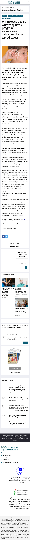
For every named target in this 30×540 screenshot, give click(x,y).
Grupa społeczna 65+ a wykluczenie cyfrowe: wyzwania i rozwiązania (18, 398)
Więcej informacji (25, 508)
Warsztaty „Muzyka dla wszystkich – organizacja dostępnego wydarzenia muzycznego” (8, 292)
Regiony (16, 435)
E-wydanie (15, 368)
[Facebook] (3, 236)
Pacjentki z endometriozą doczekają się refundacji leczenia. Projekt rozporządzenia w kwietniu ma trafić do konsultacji (18, 408)
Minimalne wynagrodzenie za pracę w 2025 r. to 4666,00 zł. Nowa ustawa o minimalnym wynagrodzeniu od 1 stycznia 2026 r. (17, 389)
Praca (20, 435)
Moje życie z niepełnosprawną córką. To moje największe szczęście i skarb (17, 423)
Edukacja (12, 7)
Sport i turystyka (19, 437)
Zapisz (26, 267)
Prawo (4, 435)
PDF (25, 220)
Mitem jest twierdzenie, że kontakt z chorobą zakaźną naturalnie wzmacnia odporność (21, 291)
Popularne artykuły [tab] (7, 380)
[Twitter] (6, 236)
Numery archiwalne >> (15, 372)
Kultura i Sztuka (10, 437)
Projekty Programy (7, 18)
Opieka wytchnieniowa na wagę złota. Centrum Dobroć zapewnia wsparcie (21, 311)
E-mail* (19, 261)
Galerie (15, 440)
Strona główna (5, 7)
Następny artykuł (15, 246)
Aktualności (10, 435)
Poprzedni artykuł (15, 243)
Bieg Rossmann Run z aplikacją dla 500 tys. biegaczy (17, 416)
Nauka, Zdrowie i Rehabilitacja (15, 15)
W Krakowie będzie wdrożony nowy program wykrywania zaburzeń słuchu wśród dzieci (13, 9)
